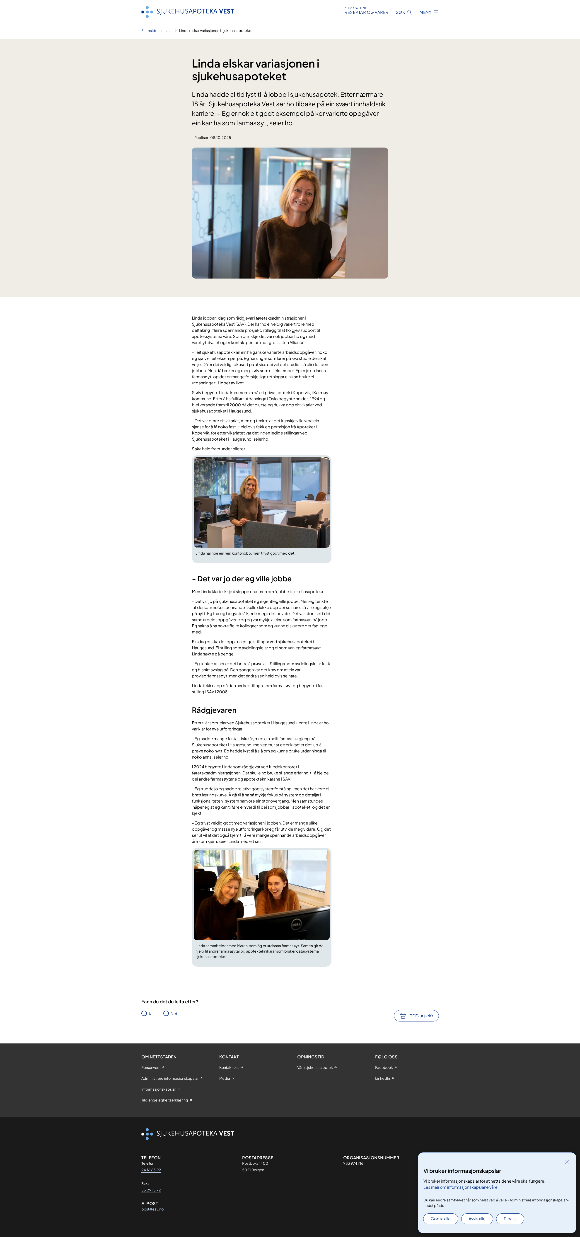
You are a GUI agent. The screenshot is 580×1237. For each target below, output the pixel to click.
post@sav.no (152, 1209)
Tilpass (510, 1218)
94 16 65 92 (151, 1169)
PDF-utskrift (421, 1015)
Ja (150, 1013)
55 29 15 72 (151, 1190)
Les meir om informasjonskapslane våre (460, 1187)
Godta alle (441, 1218)
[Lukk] (567, 1161)
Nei (174, 1013)
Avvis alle (477, 1218)
